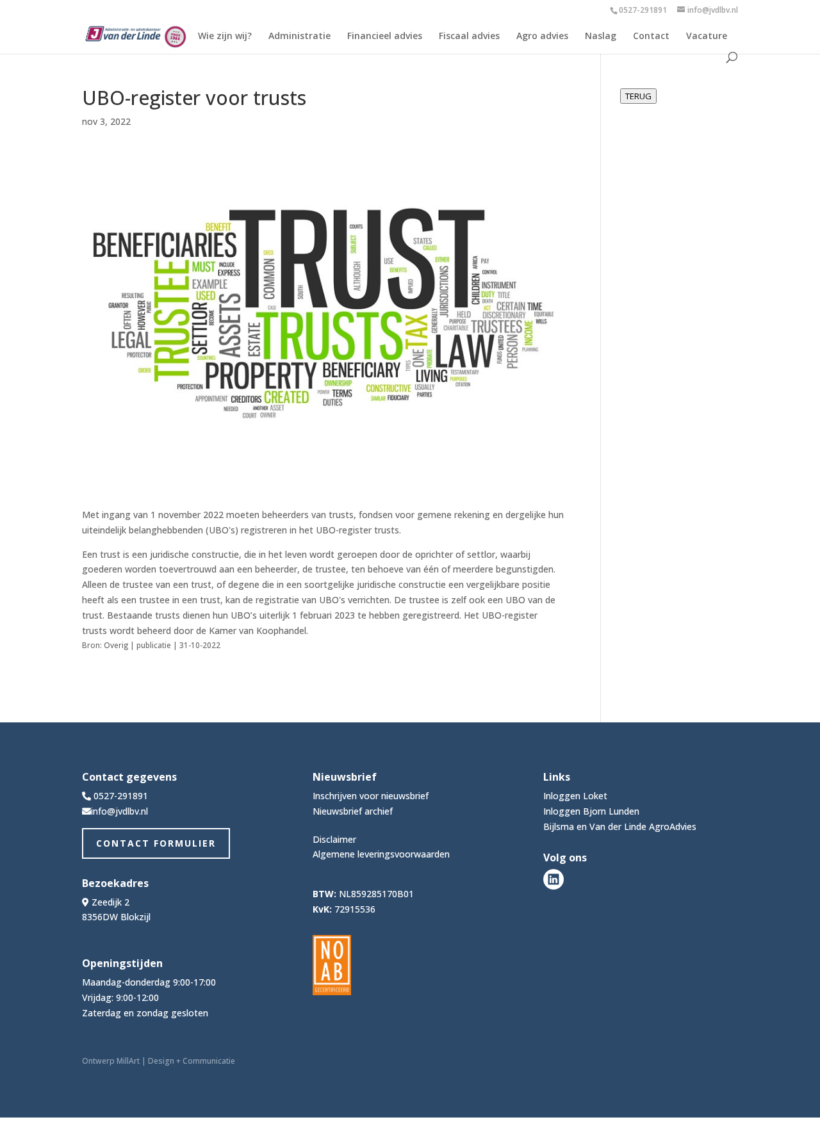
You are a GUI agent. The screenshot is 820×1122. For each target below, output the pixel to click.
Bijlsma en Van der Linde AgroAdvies (619, 826)
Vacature (706, 36)
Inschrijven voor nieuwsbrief (371, 796)
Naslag (600, 36)
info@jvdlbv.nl (119, 811)
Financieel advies (384, 36)
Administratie (299, 36)
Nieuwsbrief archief (353, 811)
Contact (651, 36)
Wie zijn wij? (225, 36)
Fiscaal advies (469, 36)
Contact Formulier (156, 843)
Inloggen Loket (575, 796)
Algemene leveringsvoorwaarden (381, 854)
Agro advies (542, 36)
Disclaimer (334, 839)
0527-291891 (643, 9)
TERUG (638, 96)
